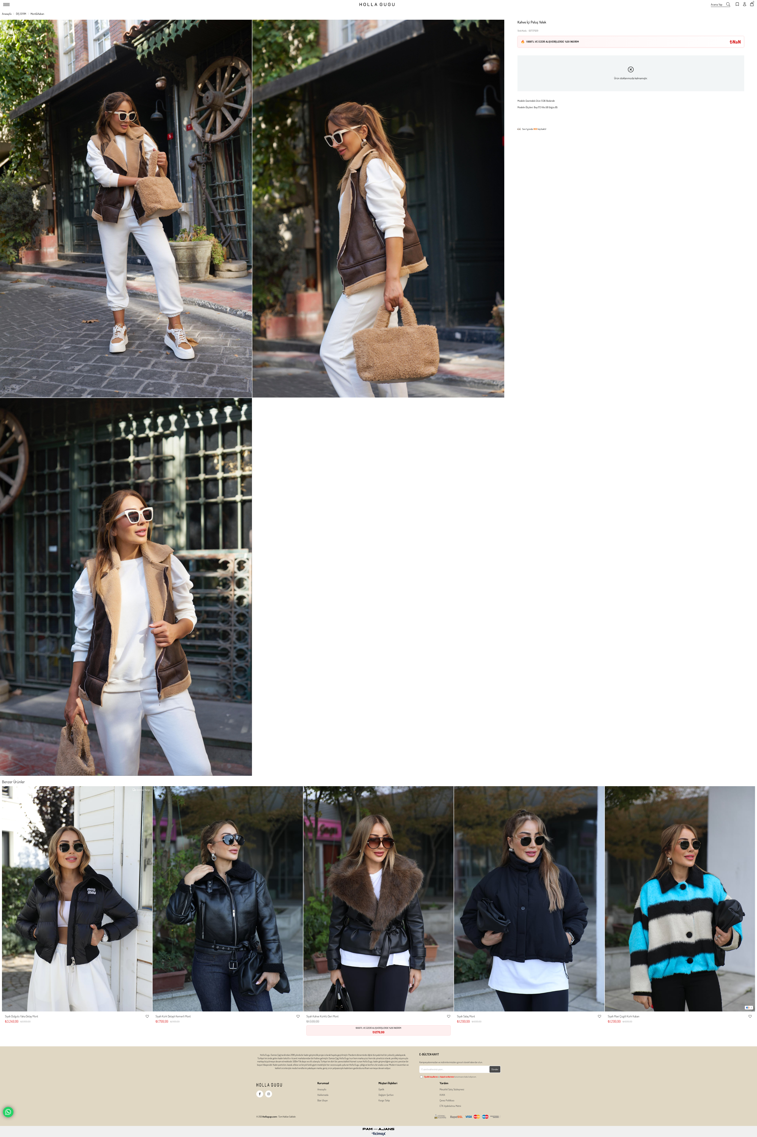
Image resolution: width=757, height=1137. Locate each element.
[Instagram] (268, 1093)
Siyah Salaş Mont (466, 1016)
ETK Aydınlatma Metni (450, 1105)
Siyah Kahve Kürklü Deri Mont (322, 1016)
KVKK (442, 1094)
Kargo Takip (384, 1100)
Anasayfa (321, 1089)
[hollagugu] (276, 1085)
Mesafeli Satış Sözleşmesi (452, 1089)
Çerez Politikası (447, 1100)
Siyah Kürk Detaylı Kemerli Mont (173, 1016)
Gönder (494, 1069)
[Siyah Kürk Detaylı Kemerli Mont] (228, 899)
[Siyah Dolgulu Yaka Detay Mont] (77, 899)
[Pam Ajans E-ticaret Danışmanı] (378, 1128)
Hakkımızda (322, 1094)
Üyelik (381, 1089)
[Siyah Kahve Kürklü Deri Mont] (378, 899)
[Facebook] (259, 1093)
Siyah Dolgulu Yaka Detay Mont (21, 1016)
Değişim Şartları (385, 1094)
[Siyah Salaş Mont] (529, 899)
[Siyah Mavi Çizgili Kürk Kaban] (680, 899)
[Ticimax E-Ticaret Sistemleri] (379, 1134)
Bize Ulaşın (322, 1100)
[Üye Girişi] (744, 4)
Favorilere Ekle (147, 1016)
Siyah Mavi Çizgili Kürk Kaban (623, 1016)
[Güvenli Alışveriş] (467, 1117)
